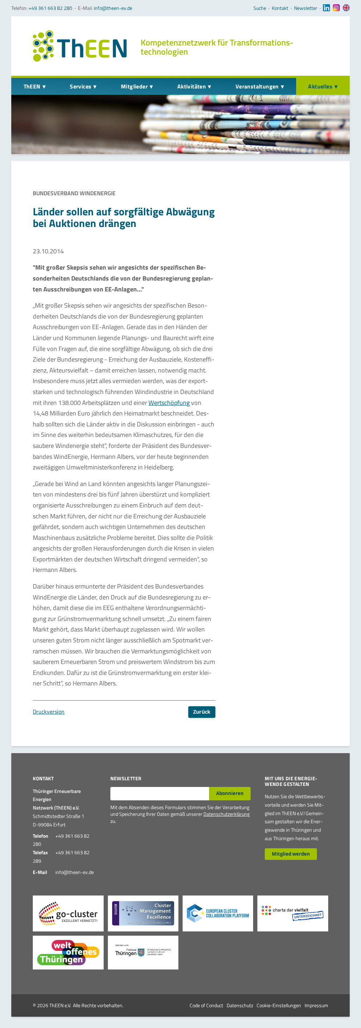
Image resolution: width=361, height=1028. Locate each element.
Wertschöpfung (169, 402)
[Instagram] (336, 8)
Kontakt (280, 8)
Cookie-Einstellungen (279, 1005)
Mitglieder (134, 86)
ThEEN (32, 86)
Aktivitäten (191, 86)
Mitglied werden (291, 854)
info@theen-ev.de (113, 8)
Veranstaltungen (257, 86)
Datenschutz (240, 1005)
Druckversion (49, 711)
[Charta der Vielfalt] (293, 913)
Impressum (316, 1005)
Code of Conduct (206, 1005)
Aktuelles (320, 86)
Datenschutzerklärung (226, 814)
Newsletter (305, 8)
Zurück (201, 711)
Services (80, 86)
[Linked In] (326, 8)
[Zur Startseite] (80, 46)
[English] (346, 8)
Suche (259, 8)
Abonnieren (230, 793)
